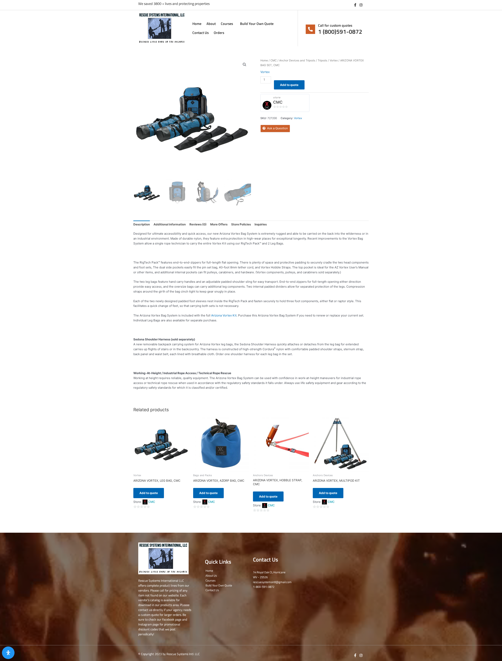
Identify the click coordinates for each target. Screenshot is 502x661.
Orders (219, 32)
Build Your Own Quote (257, 23)
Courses (227, 23)
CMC (273, 60)
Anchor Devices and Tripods (297, 60)
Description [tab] (141, 224)
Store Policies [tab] (241, 224)
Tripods (322, 60)
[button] (244, 64)
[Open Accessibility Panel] (8, 652)
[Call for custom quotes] (310, 29)
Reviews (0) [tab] (197, 224)
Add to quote (289, 85)
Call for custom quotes (335, 25)
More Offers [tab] (218, 224)
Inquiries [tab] (261, 224)
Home (196, 23)
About (211, 23)
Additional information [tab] (170, 224)
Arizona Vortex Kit (223, 315)
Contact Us (200, 32)
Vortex (334, 60)
